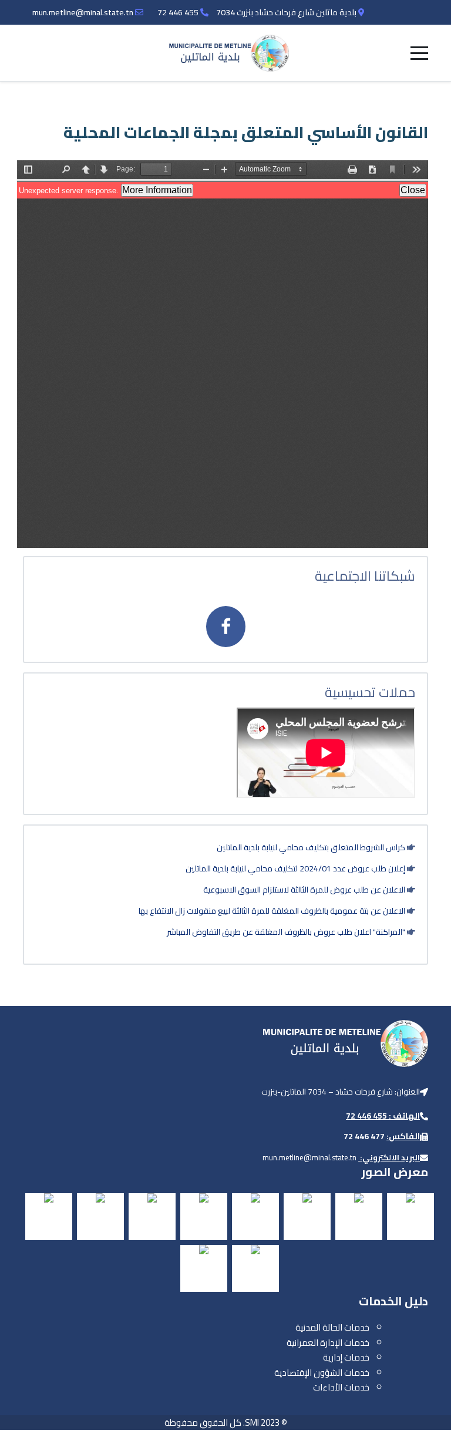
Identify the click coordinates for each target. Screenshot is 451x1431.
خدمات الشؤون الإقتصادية (321, 1372)
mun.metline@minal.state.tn (82, 12)
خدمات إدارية (346, 1357)
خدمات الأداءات (341, 1387)
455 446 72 (177, 12)
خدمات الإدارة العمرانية (328, 1342)
